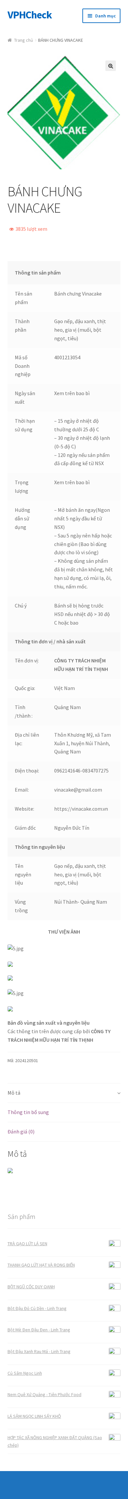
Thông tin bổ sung (28, 1112)
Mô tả (14, 1092)
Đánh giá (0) (21, 1131)
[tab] (64, 1093)
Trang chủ (23, 40)
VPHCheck (30, 14)
